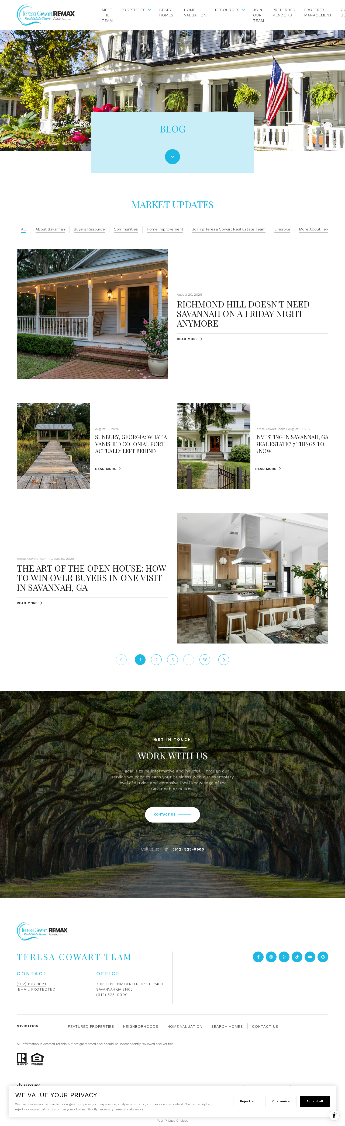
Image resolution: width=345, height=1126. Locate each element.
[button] (172, 815)
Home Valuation (195, 12)
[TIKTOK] (297, 957)
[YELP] (284, 957)
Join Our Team (258, 15)
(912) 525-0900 (188, 849)
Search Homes (167, 12)
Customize (281, 1101)
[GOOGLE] (323, 957)
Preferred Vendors (284, 12)
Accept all (314, 1101)
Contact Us (265, 1026)
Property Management (318, 12)
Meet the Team (107, 15)
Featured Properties (91, 1026)
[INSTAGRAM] (271, 957)
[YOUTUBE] (310, 957)
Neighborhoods (140, 1026)
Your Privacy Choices (172, 1120)
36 (205, 659)
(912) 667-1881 (31, 984)
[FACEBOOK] (258, 957)
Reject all (248, 1101)
